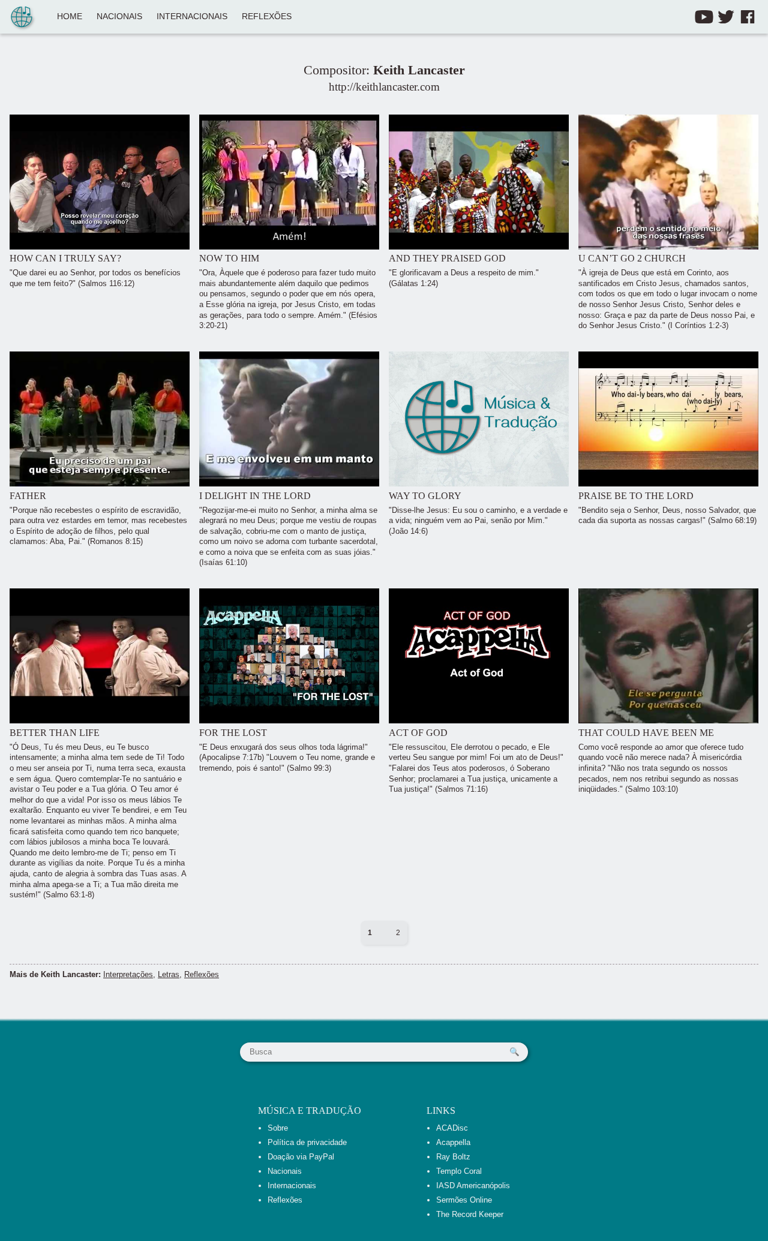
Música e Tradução (309, 1110)
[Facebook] (747, 16)
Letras (168, 974)
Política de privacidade (307, 1142)
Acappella (453, 1142)
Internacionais (192, 16)
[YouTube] (704, 16)
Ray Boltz (453, 1156)
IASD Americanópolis (473, 1185)
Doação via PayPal (301, 1156)
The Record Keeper (469, 1214)
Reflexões (267, 16)
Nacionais (119, 16)
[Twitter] (726, 16)
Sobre (278, 1127)
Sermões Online (464, 1199)
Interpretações (128, 974)
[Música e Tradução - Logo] (22, 18)
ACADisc (452, 1127)
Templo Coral (459, 1171)
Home (69, 16)
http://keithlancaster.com (384, 86)
